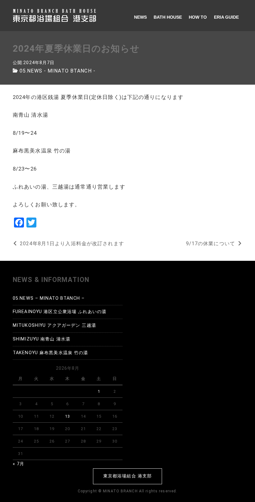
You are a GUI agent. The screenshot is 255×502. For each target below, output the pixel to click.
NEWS (140, 17)
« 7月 (18, 464)
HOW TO (198, 17)
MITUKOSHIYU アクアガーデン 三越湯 (54, 325)
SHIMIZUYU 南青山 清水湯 (41, 339)
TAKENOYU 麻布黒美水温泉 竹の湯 (50, 352)
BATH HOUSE (168, 17)
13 (67, 416)
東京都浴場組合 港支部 (127, 476)
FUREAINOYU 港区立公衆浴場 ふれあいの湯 (59, 311)
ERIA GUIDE (226, 17)
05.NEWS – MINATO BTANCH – (49, 298)
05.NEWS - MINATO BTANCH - (57, 71)
